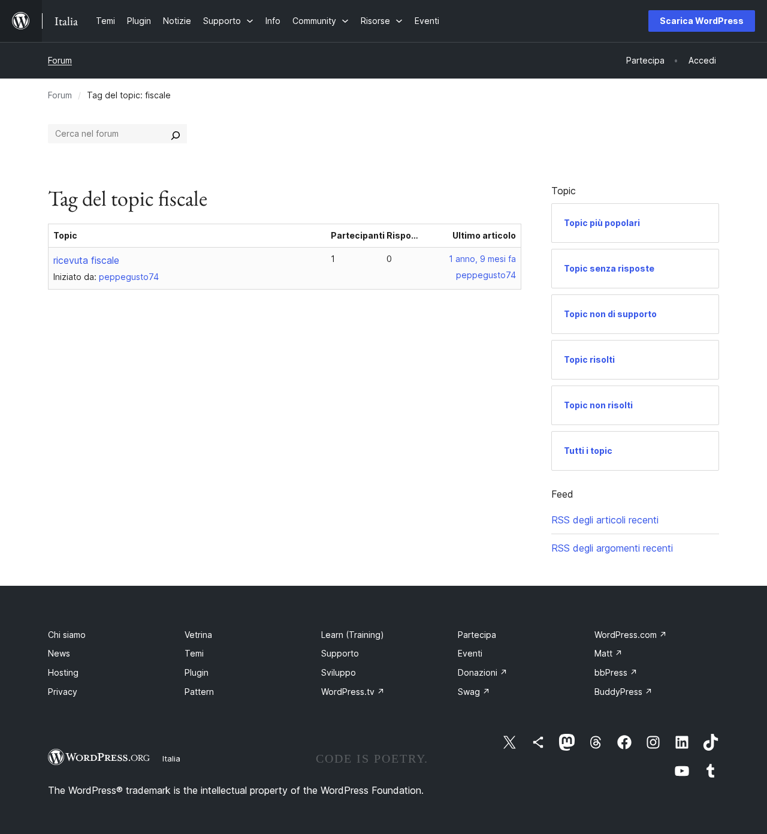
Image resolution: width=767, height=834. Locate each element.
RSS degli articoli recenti (605, 520)
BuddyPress (623, 692)
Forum (60, 60)
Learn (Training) (352, 635)
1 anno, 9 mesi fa (482, 259)
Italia (171, 758)
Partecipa (477, 635)
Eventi (470, 653)
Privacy (62, 692)
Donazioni (483, 672)
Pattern (199, 692)
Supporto (340, 653)
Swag (474, 692)
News (59, 653)
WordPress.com (630, 635)
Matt (608, 653)
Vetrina (198, 635)
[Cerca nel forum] (175, 133)
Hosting (63, 672)
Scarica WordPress (702, 21)
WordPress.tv (353, 692)
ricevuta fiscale (86, 260)
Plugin (197, 672)
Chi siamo (67, 635)
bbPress (616, 672)
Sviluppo (338, 672)
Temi (194, 653)
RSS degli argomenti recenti (612, 548)
